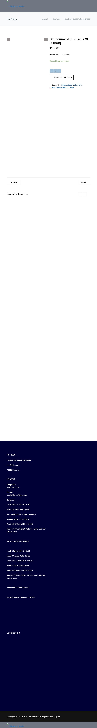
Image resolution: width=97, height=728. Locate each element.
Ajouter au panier (63, 77)
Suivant (83, 182)
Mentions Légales (52, 716)
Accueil (45, 19)
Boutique (56, 19)
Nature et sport (67, 85)
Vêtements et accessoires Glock (62, 87)
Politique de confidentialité (32, 716)
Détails (38, 276)
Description (13, 98)
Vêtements (78, 85)
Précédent (14, 182)
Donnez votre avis (53, 128)
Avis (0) (26, 98)
